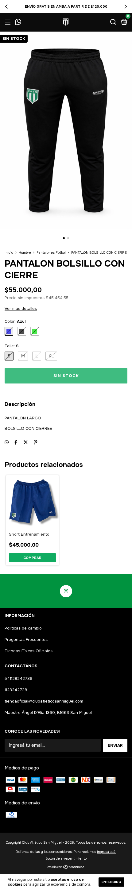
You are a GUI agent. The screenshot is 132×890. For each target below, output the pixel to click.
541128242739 (19, 678)
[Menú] (9, 22)
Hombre (25, 252)
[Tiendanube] (66, 868)
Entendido (111, 882)
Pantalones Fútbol (51, 252)
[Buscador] (113, 22)
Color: (15, 321)
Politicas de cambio (23, 628)
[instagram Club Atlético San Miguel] (66, 591)
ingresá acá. (106, 852)
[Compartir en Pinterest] (35, 442)
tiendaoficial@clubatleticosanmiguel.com (44, 701)
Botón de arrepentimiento (66, 858)
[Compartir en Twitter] (25, 442)
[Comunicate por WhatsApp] (18, 22)
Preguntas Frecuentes (26, 639)
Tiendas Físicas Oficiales (28, 650)
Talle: (11, 346)
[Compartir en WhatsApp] (7, 442)
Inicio (9, 252)
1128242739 (16, 689)
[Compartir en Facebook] (15, 442)
